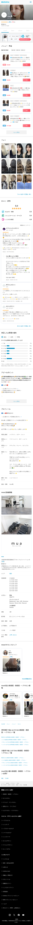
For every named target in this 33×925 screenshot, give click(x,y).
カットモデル (6, 849)
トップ (2, 783)
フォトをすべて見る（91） (24, 194)
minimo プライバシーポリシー (11, 895)
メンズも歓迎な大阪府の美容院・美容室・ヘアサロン (13, 760)
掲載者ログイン (7, 883)
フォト (12, 30)
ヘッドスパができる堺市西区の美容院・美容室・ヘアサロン (15, 744)
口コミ (28, 30)
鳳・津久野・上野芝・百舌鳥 (8, 784)
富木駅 (6, 778)
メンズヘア (6, 824)
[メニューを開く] (31, 2)
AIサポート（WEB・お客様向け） (12, 908)
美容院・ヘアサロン (10, 783)
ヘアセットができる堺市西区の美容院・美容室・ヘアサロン (15, 742)
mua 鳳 (3, 724)
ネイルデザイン (7, 841)
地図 (3, 561)
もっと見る (16, 132)
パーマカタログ (7, 832)
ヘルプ (5, 904)
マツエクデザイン (8, 845)
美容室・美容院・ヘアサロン (10, 794)
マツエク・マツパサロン (9, 802)
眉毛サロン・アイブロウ (9, 806)
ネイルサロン (6, 798)
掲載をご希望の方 (8, 875)
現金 (10, 595)
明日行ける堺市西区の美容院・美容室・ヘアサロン (13, 737)
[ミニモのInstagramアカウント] (10, 915)
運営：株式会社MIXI (8, 863)
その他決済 (12, 605)
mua (21, 784)
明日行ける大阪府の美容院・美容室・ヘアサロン (12, 757)
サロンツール (6, 879)
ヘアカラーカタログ (8, 828)
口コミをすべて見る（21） (24, 326)
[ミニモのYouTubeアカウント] (23, 915)
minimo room (6, 871)
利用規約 (5, 891)
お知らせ (5, 867)
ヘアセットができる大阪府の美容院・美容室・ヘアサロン (14, 762)
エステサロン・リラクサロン (10, 810)
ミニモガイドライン (8, 887)
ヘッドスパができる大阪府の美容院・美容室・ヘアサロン (14, 765)
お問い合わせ (13, 635)
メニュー (20, 30)
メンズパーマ (6, 837)
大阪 (18, 783)
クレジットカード (14, 599)
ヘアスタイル (6, 820)
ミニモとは (6, 859)
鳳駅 (17, 784)
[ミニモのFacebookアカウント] (19, 915)
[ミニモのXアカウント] (14, 915)
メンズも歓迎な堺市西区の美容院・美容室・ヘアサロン (14, 739)
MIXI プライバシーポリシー (10, 900)
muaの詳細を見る (27, 679)
